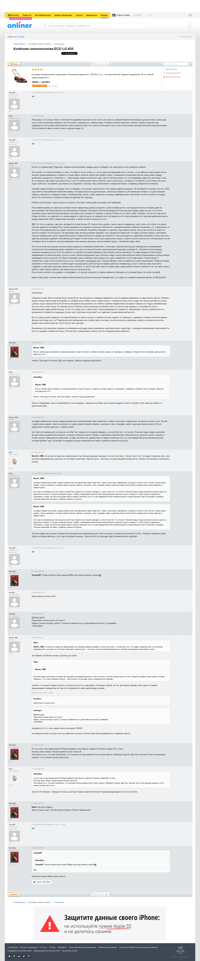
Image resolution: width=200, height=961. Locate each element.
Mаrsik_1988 (13, 163)
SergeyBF (12, 92)
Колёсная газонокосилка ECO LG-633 (43, 49)
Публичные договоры (107, 947)
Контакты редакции (29, 947)
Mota (11, 452)
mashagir (12, 614)
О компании (12, 947)
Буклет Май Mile (43, 882)
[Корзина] (190, 25)
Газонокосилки (59, 44)
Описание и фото (171, 69)
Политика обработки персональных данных (138, 947)
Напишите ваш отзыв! (173, 77)
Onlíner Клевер (123, 15)
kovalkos (12, 592)
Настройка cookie (69, 950)
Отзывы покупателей (172, 73)
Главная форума (19, 44)
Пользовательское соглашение (82, 947)
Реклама (43, 947)
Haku (11, 116)
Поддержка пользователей (19, 950)
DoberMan (12, 342)
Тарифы (52, 947)
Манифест (62, 947)
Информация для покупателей (46, 950)
